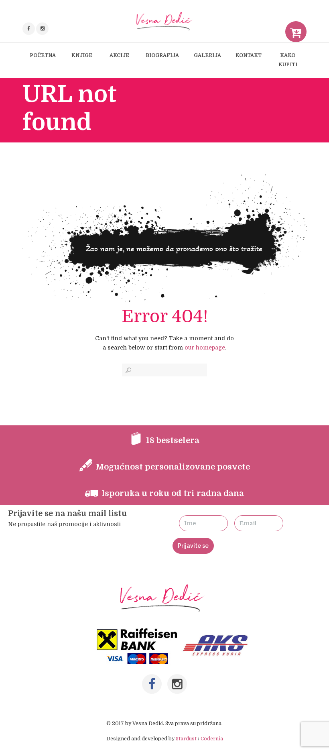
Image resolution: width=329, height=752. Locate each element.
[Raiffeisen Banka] (138, 633)
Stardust (186, 739)
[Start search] (127, 370)
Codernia (212, 739)
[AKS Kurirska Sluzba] (217, 633)
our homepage (205, 347)
